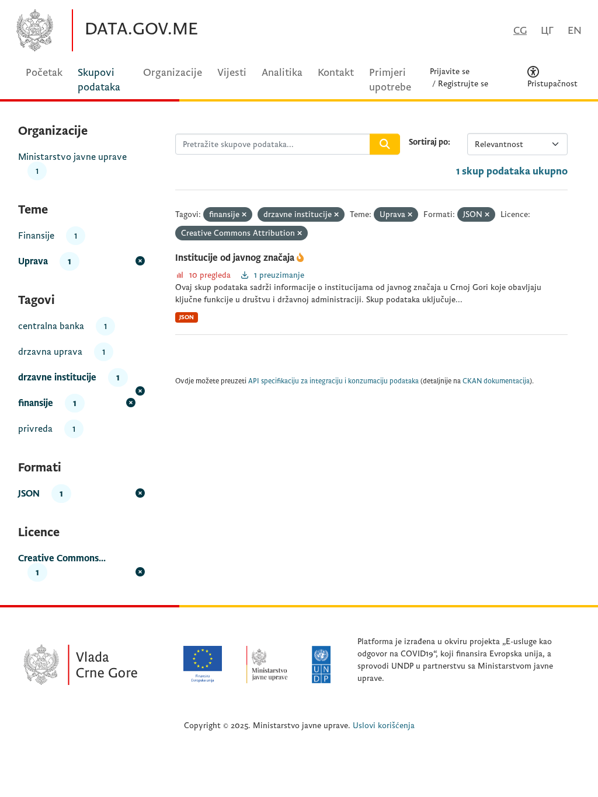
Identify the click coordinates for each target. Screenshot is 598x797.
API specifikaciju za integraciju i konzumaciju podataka (333, 381)
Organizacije (172, 73)
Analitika (282, 73)
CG (520, 31)
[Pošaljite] (385, 144)
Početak (44, 73)
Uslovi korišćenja (384, 725)
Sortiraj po (428, 142)
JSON (186, 317)
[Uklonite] (244, 215)
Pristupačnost (552, 84)
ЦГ (547, 31)
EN (575, 31)
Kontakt (336, 73)
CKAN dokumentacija (496, 381)
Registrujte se (463, 84)
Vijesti (231, 73)
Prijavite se (450, 71)
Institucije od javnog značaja (236, 258)
